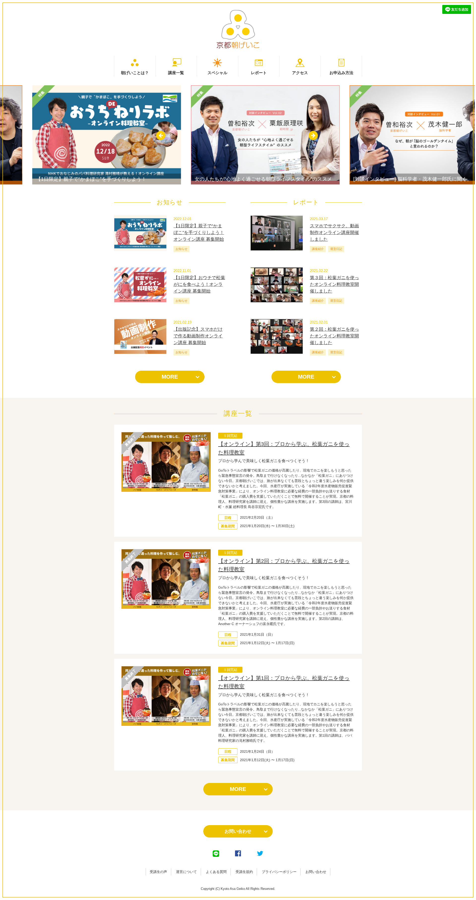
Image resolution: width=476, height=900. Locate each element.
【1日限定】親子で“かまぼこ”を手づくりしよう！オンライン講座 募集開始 (199, 232)
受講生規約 (244, 872)
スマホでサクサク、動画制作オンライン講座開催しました (334, 232)
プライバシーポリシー (279, 872)
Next (313, 135)
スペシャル (217, 73)
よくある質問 (216, 872)
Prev (161, 135)
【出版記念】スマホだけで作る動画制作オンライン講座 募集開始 (198, 336)
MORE (170, 377)
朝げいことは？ (135, 73)
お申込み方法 (341, 73)
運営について (186, 872)
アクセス (300, 73)
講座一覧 (176, 73)
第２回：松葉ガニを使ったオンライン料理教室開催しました (334, 336)
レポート (259, 73)
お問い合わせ (238, 831)
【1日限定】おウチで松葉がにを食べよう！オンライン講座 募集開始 (199, 284)
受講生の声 (158, 872)
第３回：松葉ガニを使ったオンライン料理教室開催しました (334, 284)
